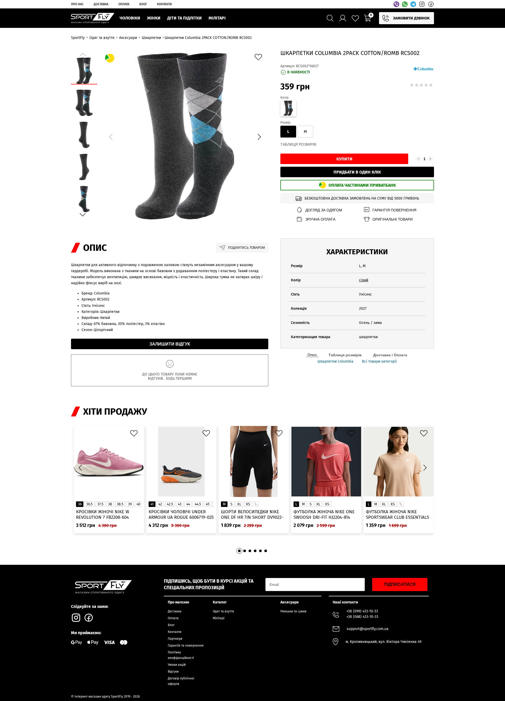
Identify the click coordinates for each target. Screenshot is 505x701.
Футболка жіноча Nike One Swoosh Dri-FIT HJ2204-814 (324, 514)
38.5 (120, 504)
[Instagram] (422, 4)
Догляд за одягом (323, 210)
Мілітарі (218, 618)
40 (138, 504)
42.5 (170, 504)
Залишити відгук (169, 344)
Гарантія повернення (394, 210)
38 (110, 504)
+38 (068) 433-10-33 (362, 616)
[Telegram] (413, 4)
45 (207, 504)
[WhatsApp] (405, 4)
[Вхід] (343, 18)
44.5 (198, 504)
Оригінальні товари (392, 219)
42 (160, 504)
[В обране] (259, 58)
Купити (344, 158)
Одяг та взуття (223, 611)
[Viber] (396, 4)
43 (179, 504)
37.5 (100, 504)
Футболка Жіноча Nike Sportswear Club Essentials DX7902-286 (397, 514)
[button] (259, 137)
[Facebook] (431, 4)
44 (188, 504)
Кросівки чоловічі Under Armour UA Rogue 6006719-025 (181, 514)
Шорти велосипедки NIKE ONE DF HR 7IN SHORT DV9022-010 (252, 514)
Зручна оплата (320, 219)
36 (80, 504)
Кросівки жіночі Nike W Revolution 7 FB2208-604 (102, 514)
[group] (185, 136)
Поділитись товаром (246, 248)
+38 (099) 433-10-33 (362, 611)
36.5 (89, 504)
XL (239, 504)
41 (152, 504)
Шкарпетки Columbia (335, 361)
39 (130, 504)
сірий (363, 280)
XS (248, 504)
